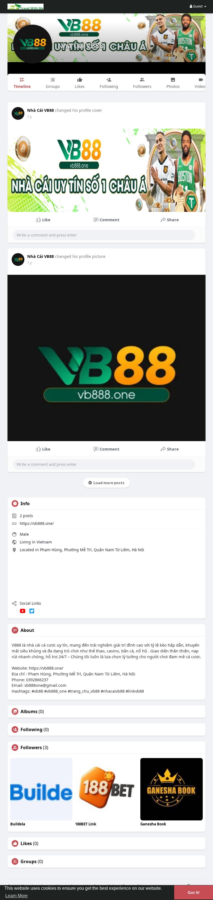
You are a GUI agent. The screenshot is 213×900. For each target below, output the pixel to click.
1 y (29, 116)
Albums (29, 711)
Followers (31, 747)
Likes (26, 843)
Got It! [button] (194, 892)
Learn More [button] (16, 895)
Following (31, 729)
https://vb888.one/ (37, 523)
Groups (29, 861)
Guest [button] (198, 6)
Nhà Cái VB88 (80, 45)
